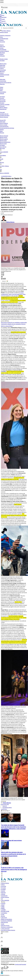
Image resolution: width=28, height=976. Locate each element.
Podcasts (2, 106)
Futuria (2, 45)
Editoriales (2, 79)
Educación (2, 67)
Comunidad (3, 70)
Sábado (2, 129)
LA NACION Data (4, 38)
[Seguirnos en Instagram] (2, 942)
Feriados (2, 103)
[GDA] (5, 969)
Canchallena (3, 92)
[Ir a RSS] (2, 946)
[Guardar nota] (2, 273)
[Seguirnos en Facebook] (2, 933)
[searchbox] (13, 28)
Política (9, 176)
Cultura (2, 68)
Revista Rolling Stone (5, 142)
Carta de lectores (4, 126)
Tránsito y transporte (5, 35)
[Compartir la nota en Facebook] (2, 279)
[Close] (2, 873)
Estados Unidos (4, 59)
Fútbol (1, 87)
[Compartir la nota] (2, 275)
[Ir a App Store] (5, 953)
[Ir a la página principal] (14, 13)
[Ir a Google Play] (5, 950)
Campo (2, 48)
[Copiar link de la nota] (2, 277)
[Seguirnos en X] (2, 937)
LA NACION (4, 176)
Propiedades (3, 49)
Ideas (1, 131)
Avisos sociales (3, 125)
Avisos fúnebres (4, 123)
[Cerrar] (22, 25)
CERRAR (2, 0)
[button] (14, 99)
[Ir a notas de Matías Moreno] (14, 218)
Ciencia (2, 73)
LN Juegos (2, 96)
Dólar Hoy (2, 46)
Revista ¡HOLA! (3, 137)
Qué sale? (2, 112)
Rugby (1, 89)
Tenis (1, 90)
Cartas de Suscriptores (5, 82)
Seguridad (2, 65)
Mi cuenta (4, 23)
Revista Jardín (3, 143)
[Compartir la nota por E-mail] (5, 279)
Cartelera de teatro (4, 115)
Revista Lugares (4, 139)
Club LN (3, 21)
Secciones (4, 17)
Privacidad (23, 964)
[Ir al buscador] (2, 9)
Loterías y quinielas (4, 104)
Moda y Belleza (3, 107)
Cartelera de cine (4, 114)
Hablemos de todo (4, 74)
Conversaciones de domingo (7, 128)
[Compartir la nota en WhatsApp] (3, 275)
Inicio (3, 15)
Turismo (2, 98)
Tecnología (2, 100)
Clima (1, 37)
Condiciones (18, 964)
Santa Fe (5, 806)
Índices (2, 54)
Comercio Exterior (4, 51)
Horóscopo (3, 101)
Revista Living (3, 140)
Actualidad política (7, 807)
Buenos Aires (3, 63)
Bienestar (2, 71)
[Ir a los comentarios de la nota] (3, 273)
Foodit (3, 19)
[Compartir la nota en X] (3, 279)
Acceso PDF (3, 120)
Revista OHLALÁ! (4, 136)
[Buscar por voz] (26, 28)
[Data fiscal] (2, 973)
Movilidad (2, 52)
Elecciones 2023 (5, 804)
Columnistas (3, 81)
